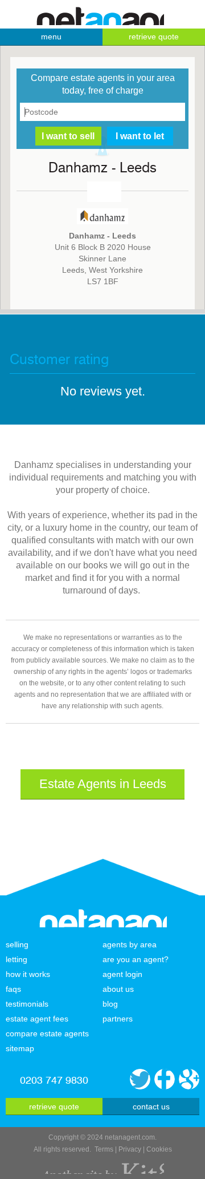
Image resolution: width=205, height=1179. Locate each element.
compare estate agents (47, 1033)
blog (110, 1003)
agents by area (129, 944)
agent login (122, 974)
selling (17, 944)
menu (51, 36)
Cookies (159, 1149)
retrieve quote (154, 36)
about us (118, 989)
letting (16, 959)
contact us (151, 1106)
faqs (13, 989)
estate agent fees (37, 1018)
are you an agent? (135, 959)
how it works (28, 974)
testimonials (27, 1003)
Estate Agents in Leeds (102, 784)
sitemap (20, 1048)
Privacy (129, 1149)
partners (117, 1018)
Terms (104, 1149)
